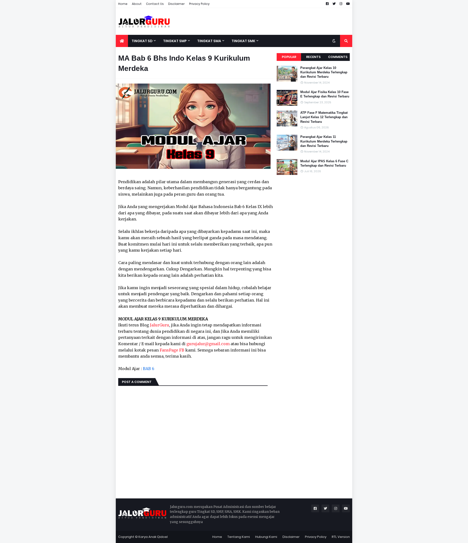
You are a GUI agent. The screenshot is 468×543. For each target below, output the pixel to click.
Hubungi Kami (266, 536)
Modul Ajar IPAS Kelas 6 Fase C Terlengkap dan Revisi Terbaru (324, 163)
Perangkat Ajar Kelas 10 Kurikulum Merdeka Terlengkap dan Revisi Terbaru (323, 72)
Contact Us (155, 4)
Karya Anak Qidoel (153, 536)
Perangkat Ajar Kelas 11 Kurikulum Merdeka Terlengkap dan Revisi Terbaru (323, 141)
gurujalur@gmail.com (208, 343)
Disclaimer (176, 4)
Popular (289, 57)
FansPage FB (172, 350)
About (137, 4)
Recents (313, 57)
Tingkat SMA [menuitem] (209, 40)
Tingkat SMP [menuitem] (175, 40)
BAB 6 (148, 368)
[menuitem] (122, 41)
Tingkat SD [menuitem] (142, 40)
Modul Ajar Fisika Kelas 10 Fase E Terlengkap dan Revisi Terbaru (324, 94)
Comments (337, 57)
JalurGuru (159, 325)
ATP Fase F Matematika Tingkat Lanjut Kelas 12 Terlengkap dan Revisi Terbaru (324, 117)
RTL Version (341, 536)
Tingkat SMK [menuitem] (243, 40)
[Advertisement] (263, 21)
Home (122, 4)
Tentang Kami (238, 536)
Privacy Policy (199, 4)
